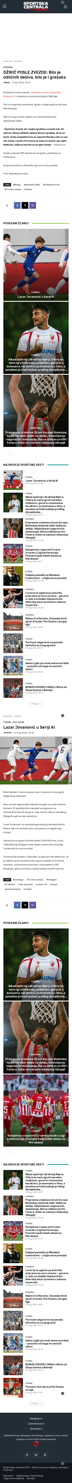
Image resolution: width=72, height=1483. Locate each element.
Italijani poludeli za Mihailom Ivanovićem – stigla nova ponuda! (45, 577)
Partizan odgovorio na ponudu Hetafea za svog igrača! (44, 644)
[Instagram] (36, 1455)
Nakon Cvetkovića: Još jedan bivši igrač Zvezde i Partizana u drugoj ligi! (46, 621)
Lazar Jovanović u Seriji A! (36, 296)
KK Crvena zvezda (13, 189)
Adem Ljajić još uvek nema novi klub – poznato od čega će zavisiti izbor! (47, 666)
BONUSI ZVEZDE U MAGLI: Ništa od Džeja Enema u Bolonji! (46, 689)
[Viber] (32, 205)
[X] (25, 205)
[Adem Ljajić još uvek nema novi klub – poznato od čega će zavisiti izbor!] (13, 665)
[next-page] (11, 453)
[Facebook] (17, 205)
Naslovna (7, 61)
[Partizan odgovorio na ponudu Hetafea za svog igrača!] (13, 643)
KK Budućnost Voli (51, 184)
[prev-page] (5, 453)
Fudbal (35, 292)
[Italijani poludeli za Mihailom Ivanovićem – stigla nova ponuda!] (13, 576)
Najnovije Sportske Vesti (23, 464)
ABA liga (17, 184)
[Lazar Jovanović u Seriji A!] (36, 265)
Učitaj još (34, 703)
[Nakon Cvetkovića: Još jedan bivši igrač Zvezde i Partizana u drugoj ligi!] (13, 621)
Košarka (18, 61)
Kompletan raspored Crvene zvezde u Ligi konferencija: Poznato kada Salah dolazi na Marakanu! (43, 554)
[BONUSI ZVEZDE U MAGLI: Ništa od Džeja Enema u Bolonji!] (13, 688)
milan (7, 82)
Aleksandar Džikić (32, 184)
